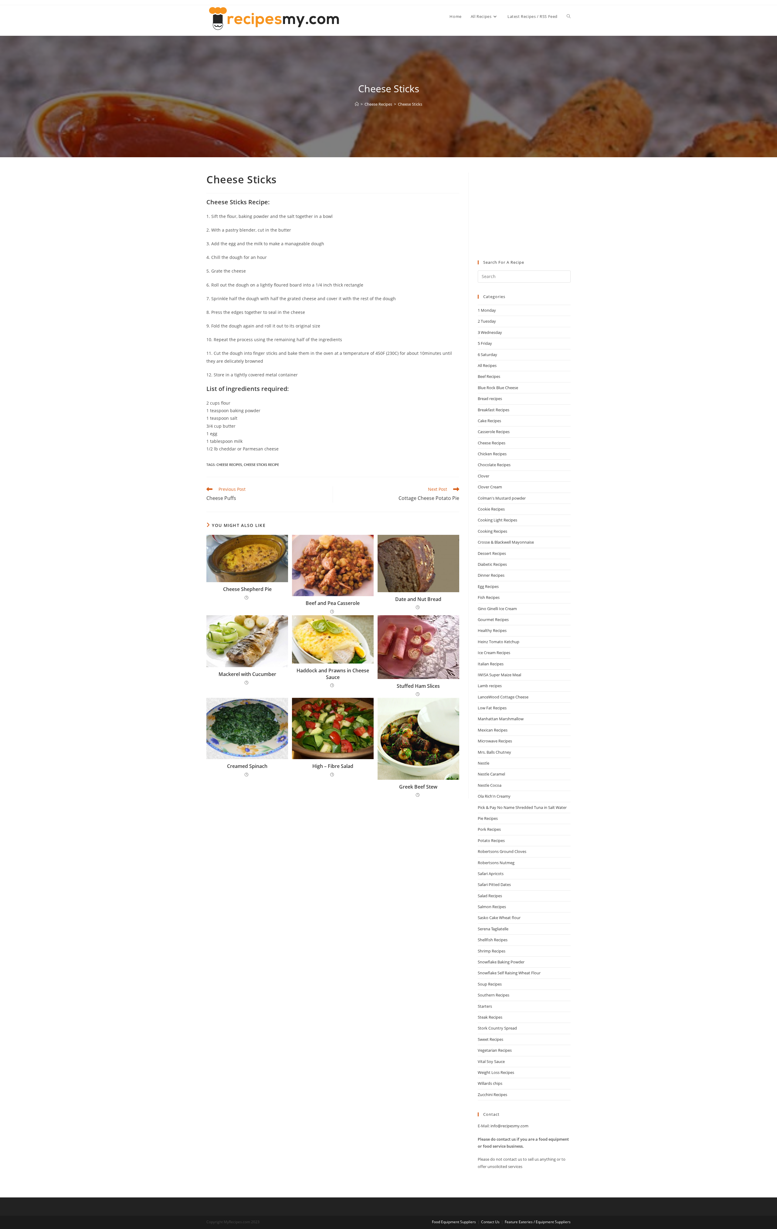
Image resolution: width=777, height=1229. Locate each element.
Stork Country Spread (497, 1028)
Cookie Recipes (491, 509)
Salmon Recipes (492, 906)
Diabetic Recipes (492, 564)
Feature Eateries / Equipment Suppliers (538, 1221)
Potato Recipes (491, 840)
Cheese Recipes (229, 464)
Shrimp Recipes (491, 951)
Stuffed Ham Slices (418, 686)
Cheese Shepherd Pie (247, 589)
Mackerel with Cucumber (247, 674)
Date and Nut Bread (418, 599)
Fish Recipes (489, 597)
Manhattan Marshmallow (501, 718)
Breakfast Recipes (493, 409)
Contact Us (490, 1221)
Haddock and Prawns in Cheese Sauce (333, 674)
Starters (485, 1006)
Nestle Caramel (491, 774)
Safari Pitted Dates (494, 884)
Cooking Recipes (492, 531)
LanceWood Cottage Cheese (503, 697)
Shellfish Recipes (492, 939)
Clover (483, 476)
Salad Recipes (490, 895)
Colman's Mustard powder (502, 498)
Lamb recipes (490, 685)
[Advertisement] (524, 210)
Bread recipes (490, 398)
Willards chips (490, 1083)
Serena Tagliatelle (493, 929)
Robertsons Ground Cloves (502, 851)
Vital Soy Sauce (491, 1061)
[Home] (357, 104)
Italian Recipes (491, 664)
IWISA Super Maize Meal (499, 674)
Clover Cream (490, 487)
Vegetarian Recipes (495, 1050)
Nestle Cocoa (489, 785)
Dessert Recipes (492, 553)
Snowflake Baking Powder (501, 962)
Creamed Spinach (247, 766)
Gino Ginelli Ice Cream (497, 608)
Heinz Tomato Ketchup (498, 641)
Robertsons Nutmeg (496, 862)
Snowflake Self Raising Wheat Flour (509, 973)
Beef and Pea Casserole (333, 603)
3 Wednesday (490, 332)
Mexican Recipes (492, 730)
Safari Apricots (491, 873)
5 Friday (485, 343)
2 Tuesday (487, 321)
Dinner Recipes (491, 575)
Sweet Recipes (490, 1039)
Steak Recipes (490, 1017)
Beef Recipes (489, 376)
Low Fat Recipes (492, 708)
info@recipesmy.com (509, 1126)
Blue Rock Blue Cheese (498, 387)
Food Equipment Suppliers (454, 1221)
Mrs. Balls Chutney (494, 752)
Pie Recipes (488, 818)
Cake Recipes (489, 420)
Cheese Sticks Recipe (261, 464)
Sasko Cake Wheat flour (499, 917)
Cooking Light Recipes (497, 520)
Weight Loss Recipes (496, 1072)
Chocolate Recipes (494, 464)
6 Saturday (487, 354)
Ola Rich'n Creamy (494, 796)
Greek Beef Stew (418, 786)
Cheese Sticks (410, 104)
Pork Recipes (489, 829)
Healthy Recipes (492, 630)
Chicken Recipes (492, 454)
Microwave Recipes (495, 741)
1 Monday (487, 310)
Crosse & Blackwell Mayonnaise (506, 542)
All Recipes (487, 365)
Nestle (483, 763)
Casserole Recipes (494, 431)
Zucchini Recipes (492, 1094)
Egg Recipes (488, 586)
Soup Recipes (490, 984)
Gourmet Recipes (493, 619)
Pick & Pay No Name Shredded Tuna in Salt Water (522, 807)
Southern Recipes (493, 995)
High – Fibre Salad (332, 766)
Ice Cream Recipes (494, 652)
